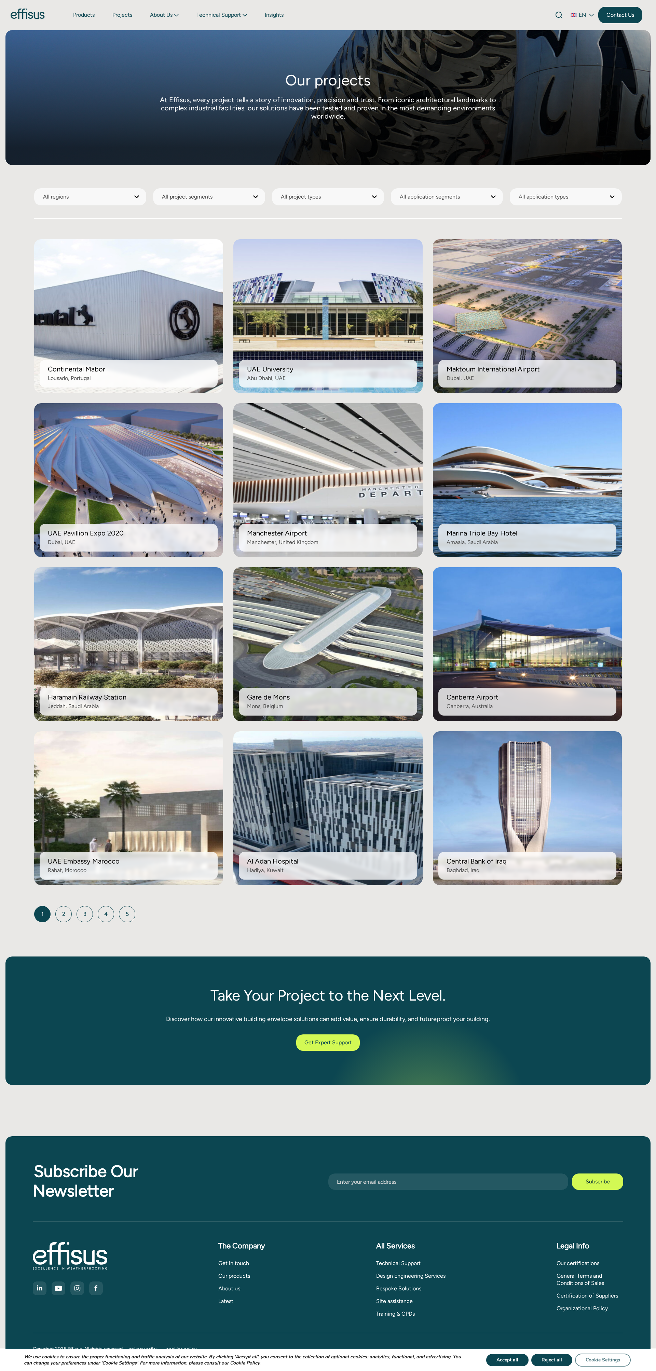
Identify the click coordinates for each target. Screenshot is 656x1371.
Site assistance (394, 1301)
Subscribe (598, 1181)
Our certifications (578, 1263)
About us (161, 15)
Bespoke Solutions (398, 1288)
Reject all (552, 1360)
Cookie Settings (603, 1360)
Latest (225, 1301)
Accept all (507, 1360)
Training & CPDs (395, 1314)
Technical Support (218, 15)
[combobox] (90, 196)
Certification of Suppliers (587, 1295)
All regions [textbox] (56, 196)
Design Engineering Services (411, 1276)
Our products (234, 1276)
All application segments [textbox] (430, 196)
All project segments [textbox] (187, 196)
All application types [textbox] (543, 196)
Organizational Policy (582, 1308)
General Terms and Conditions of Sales (580, 1279)
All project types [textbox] (301, 196)
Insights (274, 15)
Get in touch (233, 1263)
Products (84, 15)
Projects (122, 15)
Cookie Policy (244, 1363)
